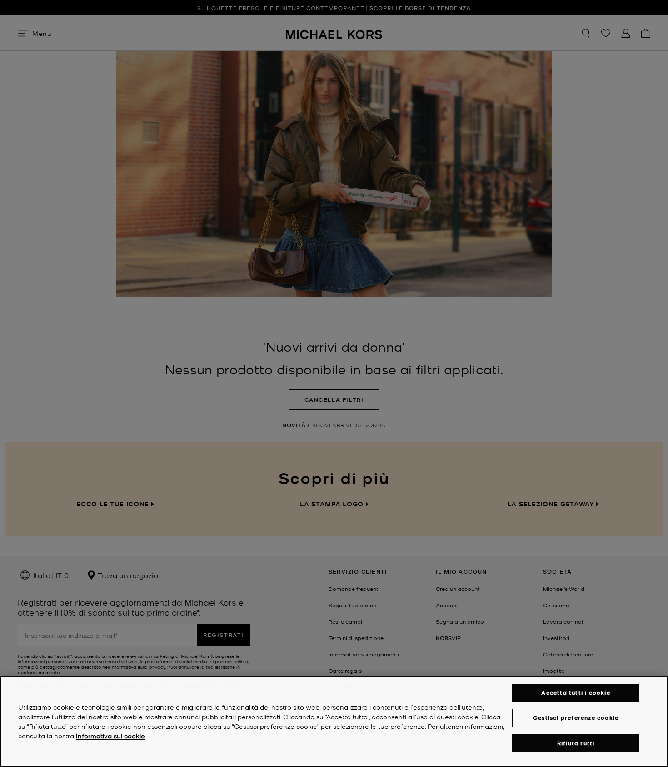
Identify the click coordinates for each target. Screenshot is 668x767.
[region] (334, 721)
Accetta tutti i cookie (575, 692)
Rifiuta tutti (576, 743)
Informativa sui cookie (110, 736)
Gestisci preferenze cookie (575, 718)
